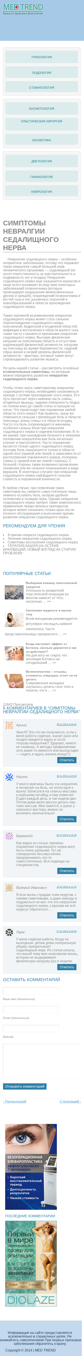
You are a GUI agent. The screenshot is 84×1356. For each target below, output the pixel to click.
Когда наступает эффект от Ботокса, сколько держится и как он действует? (51, 647)
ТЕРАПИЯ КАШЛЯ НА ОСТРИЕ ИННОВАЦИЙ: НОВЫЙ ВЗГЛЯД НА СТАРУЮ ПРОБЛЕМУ (39, 549)
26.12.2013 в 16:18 (66, 835)
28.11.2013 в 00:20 (66, 724)
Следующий (70, 1101)
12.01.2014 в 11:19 (66, 887)
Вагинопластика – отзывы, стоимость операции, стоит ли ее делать (51, 675)
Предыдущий (14, 1101)
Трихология (41, 57)
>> (49, 601)
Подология (41, 72)
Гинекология (41, 177)
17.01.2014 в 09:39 (66, 931)
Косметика (41, 140)
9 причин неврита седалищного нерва (38, 535)
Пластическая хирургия (41, 121)
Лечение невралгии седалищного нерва (40, 538)
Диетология (41, 161)
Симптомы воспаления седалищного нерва (43, 542)
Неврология (41, 191)
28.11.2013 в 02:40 (66, 776)
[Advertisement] (43, 565)
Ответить (67, 760)
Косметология (41, 108)
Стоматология (41, 87)
